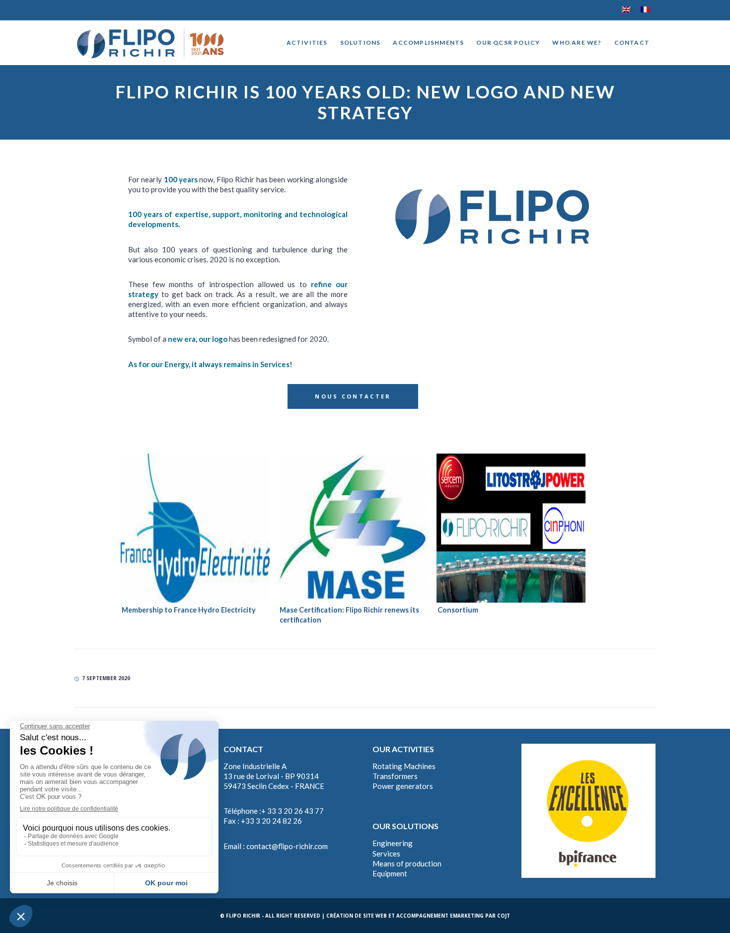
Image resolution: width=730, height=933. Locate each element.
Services (386, 853)
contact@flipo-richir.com (287, 846)
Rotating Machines (404, 766)
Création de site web (356, 915)
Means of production (406, 863)
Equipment (389, 873)
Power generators (402, 785)
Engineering (392, 843)
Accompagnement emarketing (440, 915)
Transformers (395, 776)
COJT (503, 915)
